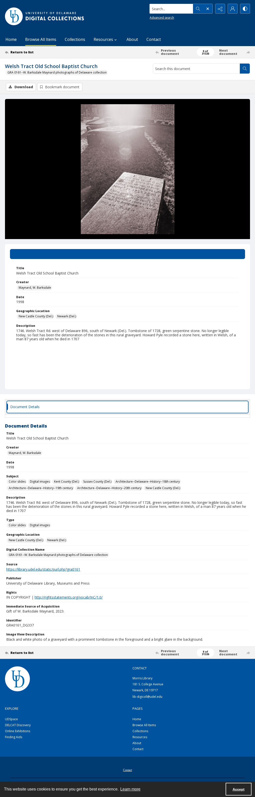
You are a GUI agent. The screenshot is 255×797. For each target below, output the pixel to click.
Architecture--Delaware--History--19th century (41, 488)
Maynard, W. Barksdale (35, 287)
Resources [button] (103, 39)
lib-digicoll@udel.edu (147, 697)
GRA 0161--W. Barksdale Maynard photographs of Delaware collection (57, 72)
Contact (153, 39)
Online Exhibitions (17, 731)
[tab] (127, 254)
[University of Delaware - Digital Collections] (45, 16)
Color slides (17, 481)
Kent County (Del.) (66, 481)
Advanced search (162, 17)
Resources (139, 737)
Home (11, 39)
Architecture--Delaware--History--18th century (148, 481)
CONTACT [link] (139, 668)
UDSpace (11, 719)
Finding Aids (13, 737)
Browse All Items (40, 39)
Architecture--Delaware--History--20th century (109, 488)
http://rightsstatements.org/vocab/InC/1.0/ (69, 597)
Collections (75, 39)
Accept (239, 789)
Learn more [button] (130, 789)
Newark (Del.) (66, 316)
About (132, 39)
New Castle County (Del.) (36, 316)
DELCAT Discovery (18, 725)
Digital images (40, 481)
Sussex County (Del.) (97, 481)
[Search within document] (245, 69)
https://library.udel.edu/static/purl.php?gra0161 (43, 569)
